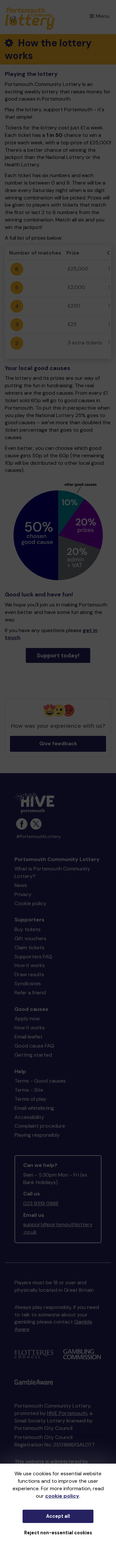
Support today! (58, 655)
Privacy (23, 894)
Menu (103, 16)
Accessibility (29, 1117)
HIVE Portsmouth (67, 1413)
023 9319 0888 (40, 1203)
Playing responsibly (37, 1135)
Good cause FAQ (34, 1045)
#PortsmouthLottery (38, 836)
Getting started (33, 1054)
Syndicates (28, 983)
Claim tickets (29, 947)
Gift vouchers (30, 938)
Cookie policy (30, 903)
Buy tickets (28, 929)
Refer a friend (30, 992)
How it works (30, 965)
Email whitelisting (34, 1108)
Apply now (27, 1018)
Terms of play (30, 1099)
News (21, 885)
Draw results (29, 974)
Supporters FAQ (33, 956)
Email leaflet (29, 1036)
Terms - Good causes (40, 1080)
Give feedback (58, 743)
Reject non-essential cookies (58, 1533)
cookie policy (62, 1495)
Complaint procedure (40, 1125)
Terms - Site (29, 1089)
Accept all (58, 1516)
